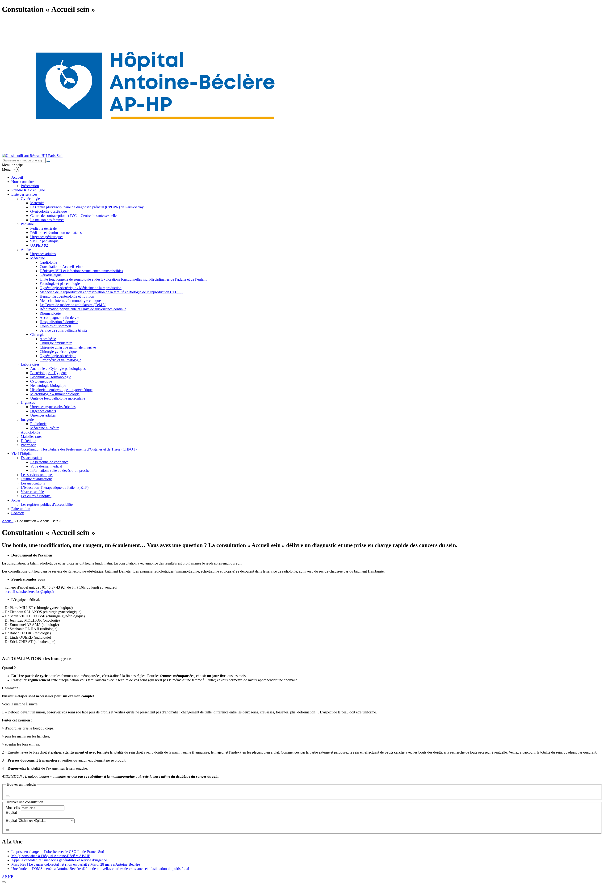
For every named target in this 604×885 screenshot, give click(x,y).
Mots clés (13, 808)
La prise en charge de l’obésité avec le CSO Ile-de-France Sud (57, 852)
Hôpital (11, 812)
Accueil (7, 521)
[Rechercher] (48, 161)
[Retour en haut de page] (4, 882)
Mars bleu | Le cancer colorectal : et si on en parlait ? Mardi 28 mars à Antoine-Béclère (75, 864)
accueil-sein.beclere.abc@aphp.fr (29, 592)
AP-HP (7, 877)
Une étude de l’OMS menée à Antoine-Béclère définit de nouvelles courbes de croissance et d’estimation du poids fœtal (100, 869)
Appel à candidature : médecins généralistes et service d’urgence (59, 860)
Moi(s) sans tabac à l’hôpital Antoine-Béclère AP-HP (50, 856)
